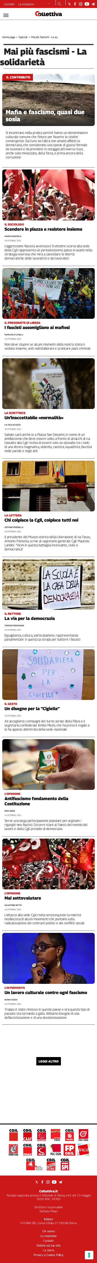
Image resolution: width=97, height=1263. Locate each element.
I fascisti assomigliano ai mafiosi (37, 327)
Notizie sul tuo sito (48, 1245)
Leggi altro (49, 1061)
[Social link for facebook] (75, 4)
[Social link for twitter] (69, 4)
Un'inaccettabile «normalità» (34, 417)
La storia (48, 1250)
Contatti (9, 4)
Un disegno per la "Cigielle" (32, 708)
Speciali (23, 37)
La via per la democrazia (30, 618)
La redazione (26, 4)
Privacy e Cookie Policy (48, 1255)
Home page (8, 37)
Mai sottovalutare (23, 897)
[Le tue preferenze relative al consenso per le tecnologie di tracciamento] (89, 1255)
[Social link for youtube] (87, 4)
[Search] (59, 4)
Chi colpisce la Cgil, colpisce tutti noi (41, 520)
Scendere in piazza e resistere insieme (43, 229)
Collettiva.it (48, 1191)
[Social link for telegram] (93, 4)
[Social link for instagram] (80, 4)
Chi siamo (48, 1231)
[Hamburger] (6, 15)
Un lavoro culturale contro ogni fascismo (46, 992)
